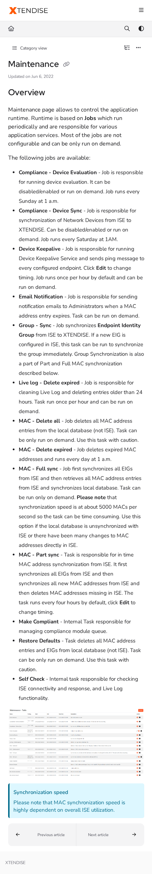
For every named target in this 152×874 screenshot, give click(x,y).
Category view (33, 48)
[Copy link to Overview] (56, 93)
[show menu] (141, 10)
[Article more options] (138, 48)
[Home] (28, 10)
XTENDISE (15, 863)
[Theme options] (141, 29)
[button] (42, 834)
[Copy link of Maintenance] (66, 64)
